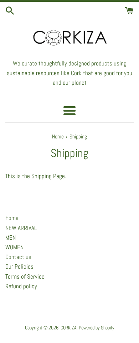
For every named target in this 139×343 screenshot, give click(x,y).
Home (12, 218)
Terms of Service (25, 276)
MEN (10, 237)
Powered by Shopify (96, 328)
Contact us (18, 257)
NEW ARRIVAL (21, 228)
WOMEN (14, 247)
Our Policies (19, 266)
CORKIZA (69, 328)
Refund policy (21, 286)
